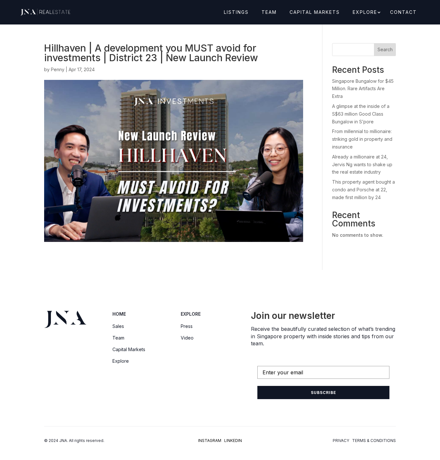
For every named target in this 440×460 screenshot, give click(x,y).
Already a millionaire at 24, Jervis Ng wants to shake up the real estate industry (362, 164)
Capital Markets (315, 12)
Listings (236, 12)
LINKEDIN (233, 440)
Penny (57, 69)
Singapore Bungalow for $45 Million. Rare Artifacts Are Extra (363, 88)
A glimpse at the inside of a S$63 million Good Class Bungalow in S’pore (360, 113)
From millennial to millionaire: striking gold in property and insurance (362, 139)
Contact (403, 12)
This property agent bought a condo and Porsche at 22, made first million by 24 (363, 189)
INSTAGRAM (209, 440)
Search (385, 49)
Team (269, 12)
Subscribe (323, 392)
